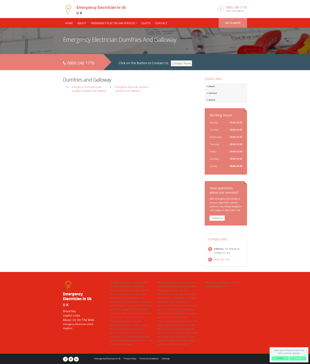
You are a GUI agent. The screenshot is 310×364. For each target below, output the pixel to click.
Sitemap (166, 358)
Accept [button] (297, 358)
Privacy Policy (130, 358)
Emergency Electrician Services (113, 23)
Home (69, 23)
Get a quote (233, 22)
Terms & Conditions (149, 358)
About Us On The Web (78, 320)
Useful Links (71, 315)
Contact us (217, 218)
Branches (69, 311)
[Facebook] (65, 359)
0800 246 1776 (236, 7)
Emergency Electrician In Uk (107, 358)
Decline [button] (280, 358)
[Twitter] (70, 359)
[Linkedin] (76, 359)
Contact (161, 23)
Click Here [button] (296, 353)
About (81, 23)
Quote (145, 23)
